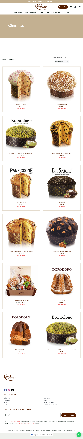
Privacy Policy (20, 423)
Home (4, 59)
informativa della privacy (14, 421)
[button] (71, 6)
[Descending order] (69, 57)
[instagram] (9, 390)
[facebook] (5, 390)
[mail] (12, 390)
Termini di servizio (29, 423)
